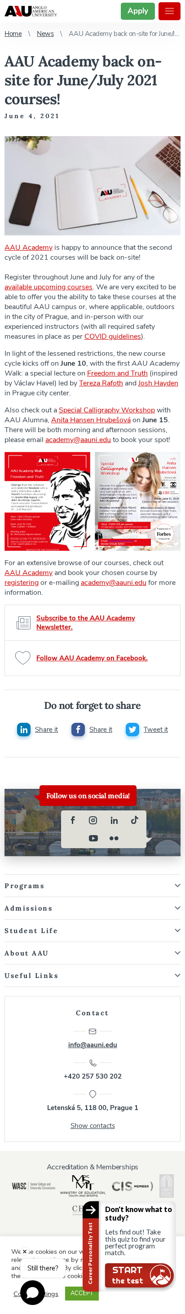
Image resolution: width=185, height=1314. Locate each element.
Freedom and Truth (117, 373)
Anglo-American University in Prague (30, 11)
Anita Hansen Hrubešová (91, 420)
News (45, 33)
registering (21, 583)
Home (13, 33)
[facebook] (72, 820)
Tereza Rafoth (101, 383)
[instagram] (93, 820)
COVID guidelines (112, 336)
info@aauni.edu (92, 1044)
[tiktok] (134, 820)
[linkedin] (114, 820)
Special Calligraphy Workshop (107, 410)
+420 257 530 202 (93, 1076)
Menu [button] (170, 11)
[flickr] (114, 838)
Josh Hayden (158, 383)
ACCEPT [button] (81, 1293)
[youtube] (93, 838)
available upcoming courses (48, 287)
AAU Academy (28, 247)
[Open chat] (32, 1292)
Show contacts (92, 1125)
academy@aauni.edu (78, 440)
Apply (138, 11)
